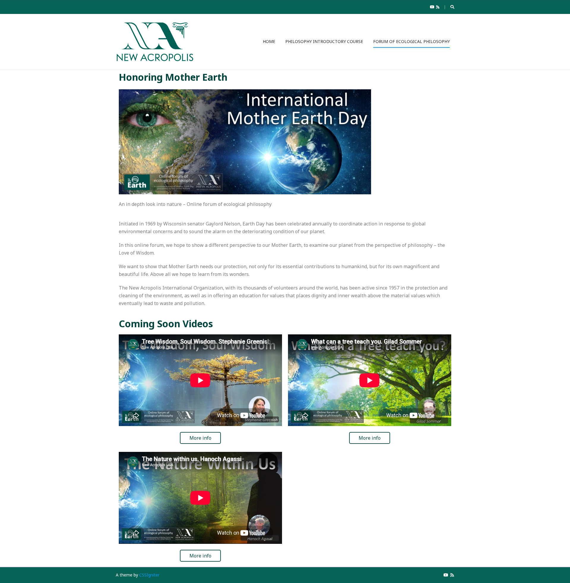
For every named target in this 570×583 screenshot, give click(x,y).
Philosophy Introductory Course (324, 41)
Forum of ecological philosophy (411, 41)
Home (269, 41)
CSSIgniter (149, 575)
